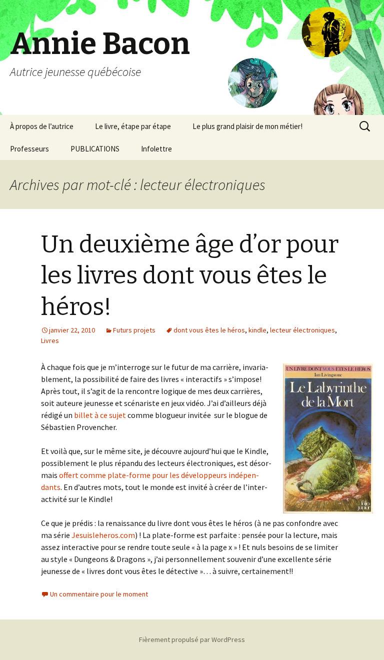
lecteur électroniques (302, 330)
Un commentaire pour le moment (99, 594)
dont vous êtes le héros (209, 330)
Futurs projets (134, 330)
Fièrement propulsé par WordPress (192, 639)
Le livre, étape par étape (133, 126)
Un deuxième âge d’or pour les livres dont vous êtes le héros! (189, 276)
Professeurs (29, 149)
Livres (50, 340)
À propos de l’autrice (42, 126)
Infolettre (156, 149)
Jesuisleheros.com (103, 535)
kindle (257, 330)
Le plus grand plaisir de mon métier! (247, 126)
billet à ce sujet (100, 415)
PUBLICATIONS (95, 149)
